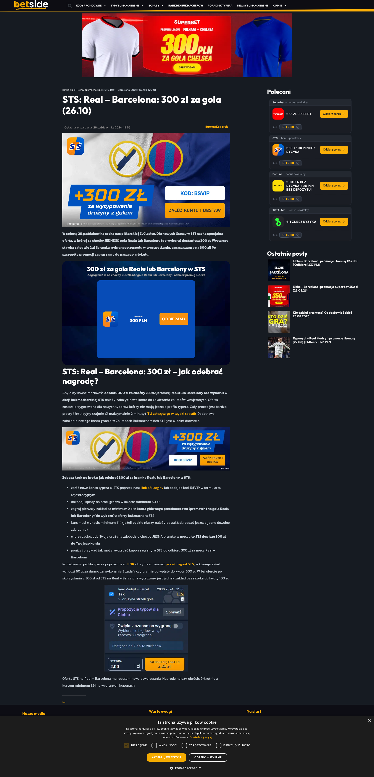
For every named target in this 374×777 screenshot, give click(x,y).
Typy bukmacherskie (125, 5)
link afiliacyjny (151, 488)
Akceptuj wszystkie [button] (166, 757)
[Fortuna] (278, 185)
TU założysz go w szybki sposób (171, 413)
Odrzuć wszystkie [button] (208, 757)
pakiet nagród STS (180, 564)
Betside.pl (68, 90)
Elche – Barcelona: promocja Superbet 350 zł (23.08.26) (325, 288)
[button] (70, 5)
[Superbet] (278, 114)
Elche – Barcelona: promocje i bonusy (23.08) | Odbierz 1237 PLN (325, 263)
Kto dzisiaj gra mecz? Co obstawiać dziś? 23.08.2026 (322, 314)
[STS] (278, 150)
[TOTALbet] (278, 221)
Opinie (277, 5)
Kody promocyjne (89, 5)
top (64, 702)
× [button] (369, 720)
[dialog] (187, 746)
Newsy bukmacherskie (252, 5)
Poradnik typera (220, 5)
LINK (130, 564)
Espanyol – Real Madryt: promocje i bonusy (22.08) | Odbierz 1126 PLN (324, 340)
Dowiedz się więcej (201, 737)
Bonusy (153, 5)
